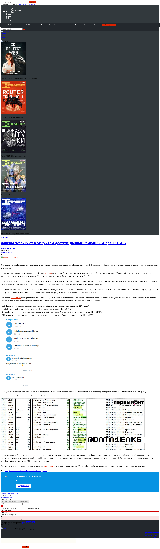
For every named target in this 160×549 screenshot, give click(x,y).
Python (43, 25)
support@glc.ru (30, 521)
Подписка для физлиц (152, 532)
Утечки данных (41, 471)
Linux (18, 25)
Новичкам (57, 25)
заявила (48, 273)
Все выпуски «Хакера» (73, 25)
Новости (4, 237)
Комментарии (6, 253)
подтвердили (49, 466)
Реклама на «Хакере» (92, 25)
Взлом (17, 471)
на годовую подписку (27, 4)
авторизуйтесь (6, 497)
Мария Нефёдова (8, 248)
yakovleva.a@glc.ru (28, 523)
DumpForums (10, 471)
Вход (157, 3)
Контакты (156, 537)
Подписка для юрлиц (152, 534)
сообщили (16, 297)
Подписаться (23, 485)
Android (27, 25)
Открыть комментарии (9, 493)
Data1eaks (36, 455)
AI (50, 25)
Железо (35, 25)
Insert (25, 547)
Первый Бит (30, 471)
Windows (10, 25)
